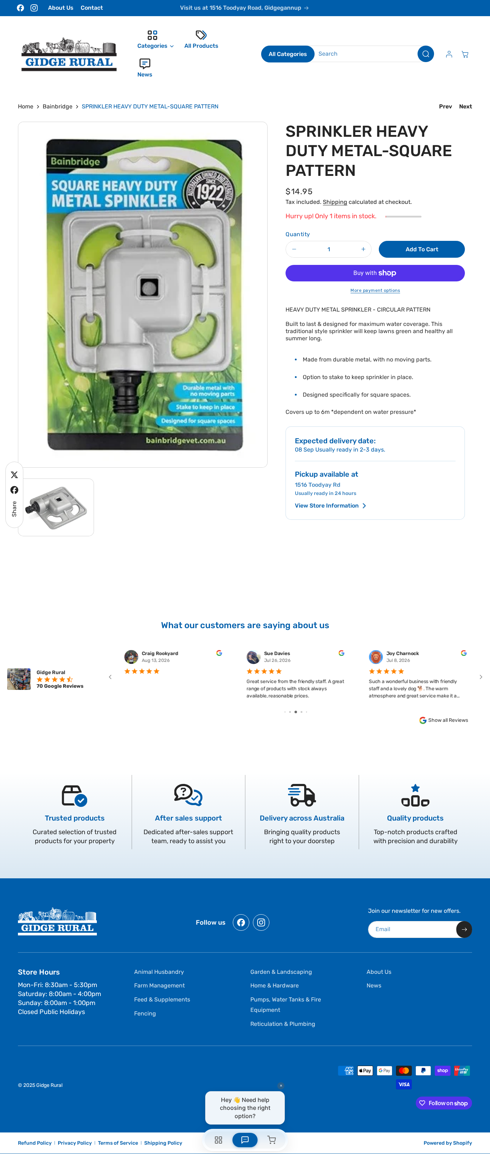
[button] (153, 39)
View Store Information (327, 506)
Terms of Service (118, 1143)
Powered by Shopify (448, 1143)
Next (465, 106)
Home (25, 106)
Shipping (335, 201)
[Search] (426, 54)
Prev (445, 106)
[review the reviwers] (219, 654)
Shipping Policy (163, 1143)
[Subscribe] (464, 929)
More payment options (375, 290)
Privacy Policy (75, 1143)
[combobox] (371, 54)
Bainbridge (57, 106)
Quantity (298, 234)
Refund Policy (35, 1143)
